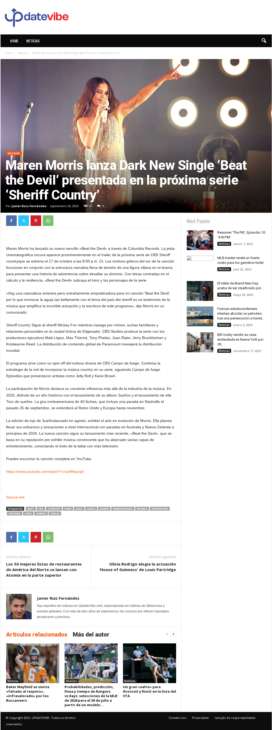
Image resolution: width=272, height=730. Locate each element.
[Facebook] (11, 220)
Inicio (9, 53)
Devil (79, 508)
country (54, 508)
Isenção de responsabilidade (235, 718)
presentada (160, 508)
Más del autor (91, 634)
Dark (68, 508)
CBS (41, 508)
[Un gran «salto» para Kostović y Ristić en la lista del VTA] (149, 663)
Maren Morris (123, 508)
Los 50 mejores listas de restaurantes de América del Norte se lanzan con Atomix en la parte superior (44, 569)
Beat (31, 508)
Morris (142, 508)
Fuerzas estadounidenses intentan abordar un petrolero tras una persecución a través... (241, 313)
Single (54, 513)
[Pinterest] (36, 220)
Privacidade (200, 718)
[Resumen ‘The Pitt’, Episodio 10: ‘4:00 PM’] (200, 240)
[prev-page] (167, 634)
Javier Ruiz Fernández (29, 206)
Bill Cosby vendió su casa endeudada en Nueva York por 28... (240, 339)
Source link (15, 497)
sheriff (41, 513)
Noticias (33, 40)
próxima (14, 513)
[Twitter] (23, 220)
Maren (104, 508)
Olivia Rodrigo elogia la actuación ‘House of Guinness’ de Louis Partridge (137, 566)
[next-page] (173, 634)
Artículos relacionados (36, 634)
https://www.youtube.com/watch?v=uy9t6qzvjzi (45, 471)
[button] (264, 41)
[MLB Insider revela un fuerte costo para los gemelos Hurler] (200, 265)
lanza (91, 508)
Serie (28, 513)
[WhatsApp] (48, 220)
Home (14, 40)
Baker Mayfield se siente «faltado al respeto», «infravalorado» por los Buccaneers (27, 693)
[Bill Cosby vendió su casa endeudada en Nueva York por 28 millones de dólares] (200, 342)
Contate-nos (177, 718)
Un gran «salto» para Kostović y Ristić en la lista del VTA (149, 691)
